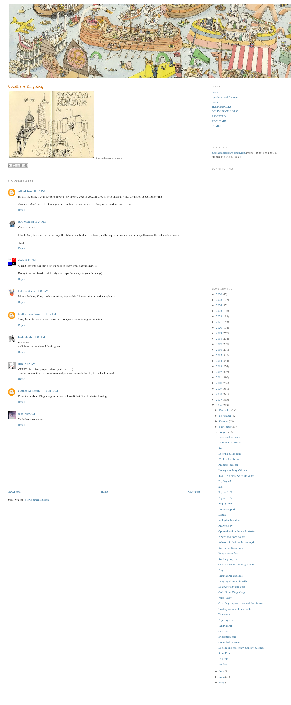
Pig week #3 (225, 492)
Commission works (229, 642)
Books (215, 102)
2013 (219, 366)
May (222, 682)
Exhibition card (227, 636)
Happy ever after (227, 553)
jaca (20, 413)
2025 (219, 300)
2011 (219, 377)
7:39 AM (29, 414)
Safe (220, 487)
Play (220, 570)
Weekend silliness (228, 459)
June (222, 677)
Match (222, 514)
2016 (219, 350)
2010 (219, 383)
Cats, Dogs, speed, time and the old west (241, 603)
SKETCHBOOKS (221, 106)
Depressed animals (229, 437)
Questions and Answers (225, 97)
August (223, 432)
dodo (21, 260)
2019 (219, 333)
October (224, 421)
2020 (219, 327)
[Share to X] (18, 165)
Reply (21, 210)
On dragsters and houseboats (234, 609)
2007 (219, 399)
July (222, 671)
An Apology (225, 526)
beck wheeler (26, 337)
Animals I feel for (228, 465)
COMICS (217, 126)
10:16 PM (39, 191)
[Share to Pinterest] (26, 165)
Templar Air (225, 625)
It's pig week (225, 503)
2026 (219, 294)
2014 (219, 361)
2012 (219, 372)
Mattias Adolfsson (29, 314)
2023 (219, 311)
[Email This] (10, 165)
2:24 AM (40, 222)
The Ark (223, 659)
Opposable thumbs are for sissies (236, 531)
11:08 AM (42, 291)
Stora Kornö (225, 653)
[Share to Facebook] (22, 165)
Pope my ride (225, 620)
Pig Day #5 (224, 481)
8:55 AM (30, 364)
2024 (219, 305)
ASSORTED (219, 116)
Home (104, 491)
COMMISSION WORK (225, 111)
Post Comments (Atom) (37, 499)
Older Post (194, 491)
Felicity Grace (26, 291)
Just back (223, 664)
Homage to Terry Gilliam (232, 470)
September (225, 427)
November (225, 415)
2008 (219, 394)
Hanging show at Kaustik (232, 581)
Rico (21, 364)
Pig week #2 (225, 498)
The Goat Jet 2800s (229, 442)
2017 (219, 344)
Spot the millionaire (229, 453)
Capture (223, 631)
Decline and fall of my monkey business (241, 648)
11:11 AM (52, 390)
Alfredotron (25, 191)
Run (220, 448)
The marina (224, 614)
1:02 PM (40, 337)
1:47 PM (51, 314)
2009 (219, 388)
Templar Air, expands (230, 575)
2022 (219, 316)
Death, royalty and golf (231, 587)
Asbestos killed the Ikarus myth (236, 542)
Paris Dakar (224, 598)
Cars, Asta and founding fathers (236, 564)
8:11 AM (30, 260)
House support (226, 509)
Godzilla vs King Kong (231, 592)
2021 (219, 322)
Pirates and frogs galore (231, 537)
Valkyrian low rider (229, 520)
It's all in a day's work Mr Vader (236, 476)
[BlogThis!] (14, 165)
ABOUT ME (219, 121)
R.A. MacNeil (26, 221)
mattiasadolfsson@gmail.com (229, 152)
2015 (219, 355)
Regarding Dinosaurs (230, 548)
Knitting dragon (227, 559)
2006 (219, 405)
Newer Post (14, 491)
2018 (219, 338)
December (225, 410)
